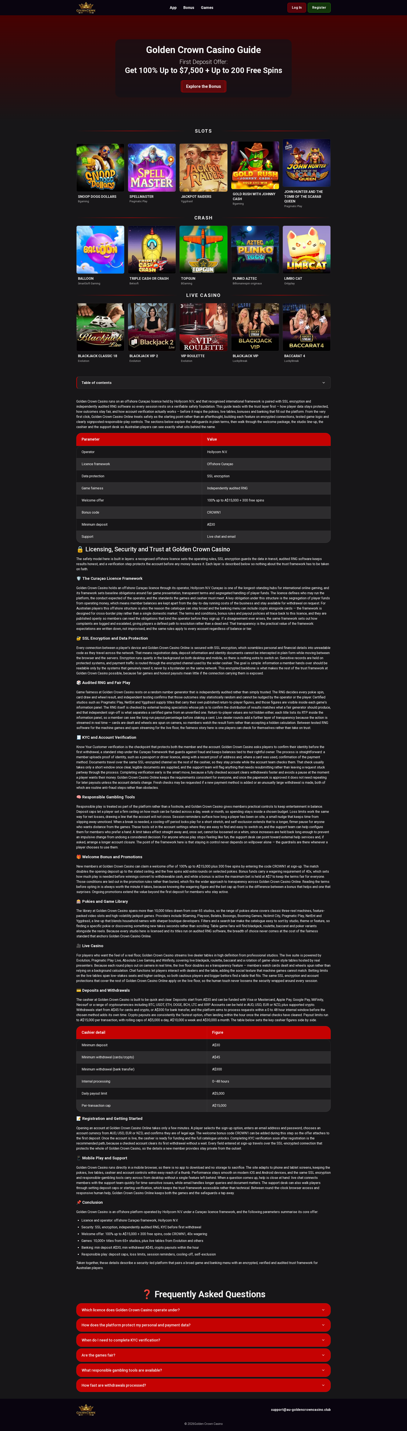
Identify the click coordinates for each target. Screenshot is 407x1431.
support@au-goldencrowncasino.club (301, 1410)
